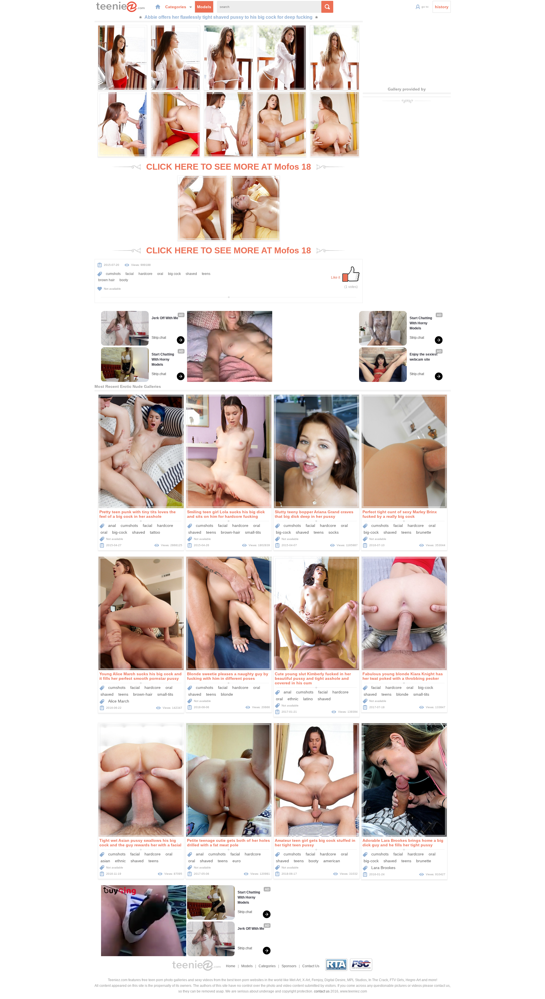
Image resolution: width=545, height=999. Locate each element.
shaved (191, 274)
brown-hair (230, 532)
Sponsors (289, 966)
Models (204, 7)
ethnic (293, 699)
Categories (176, 7)
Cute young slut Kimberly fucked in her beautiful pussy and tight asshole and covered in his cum (313, 678)
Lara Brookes (383, 867)
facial (129, 274)
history (441, 7)
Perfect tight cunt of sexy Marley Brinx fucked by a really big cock (399, 514)
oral (160, 274)
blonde (227, 694)
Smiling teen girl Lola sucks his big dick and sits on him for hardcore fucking (226, 514)
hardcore (145, 274)
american (331, 861)
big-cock (119, 532)
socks (333, 532)
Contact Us (310, 966)
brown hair (106, 280)
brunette (423, 532)
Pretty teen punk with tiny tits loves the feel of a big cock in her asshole (137, 514)
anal (112, 525)
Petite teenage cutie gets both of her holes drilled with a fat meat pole (228, 842)
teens (206, 274)
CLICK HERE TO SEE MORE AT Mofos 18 (228, 166)
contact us (322, 991)
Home (230, 966)
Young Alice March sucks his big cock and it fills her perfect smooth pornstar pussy (140, 676)
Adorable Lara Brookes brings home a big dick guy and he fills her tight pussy (402, 842)
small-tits (253, 532)
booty (124, 280)
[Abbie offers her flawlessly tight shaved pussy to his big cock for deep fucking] (122, 58)
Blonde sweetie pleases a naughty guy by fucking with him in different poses (227, 676)
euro (236, 861)
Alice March (118, 701)
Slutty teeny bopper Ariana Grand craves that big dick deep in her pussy (314, 514)
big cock (174, 274)
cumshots (113, 274)
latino (308, 699)
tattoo (155, 532)
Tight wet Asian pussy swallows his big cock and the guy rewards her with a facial (140, 842)
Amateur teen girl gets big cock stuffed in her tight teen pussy (315, 842)
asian (105, 861)
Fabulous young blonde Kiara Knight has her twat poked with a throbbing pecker (402, 676)
